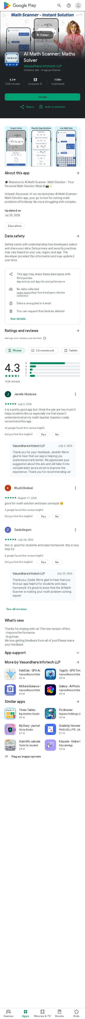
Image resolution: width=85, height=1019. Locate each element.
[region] (42, 81)
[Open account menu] (78, 5)
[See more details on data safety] (18, 318)
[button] (41, 84)
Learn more (23, 292)
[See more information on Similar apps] (78, 701)
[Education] (15, 226)
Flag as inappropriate (23, 756)
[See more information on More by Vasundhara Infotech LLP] (78, 662)
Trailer (42, 35)
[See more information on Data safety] (78, 236)
